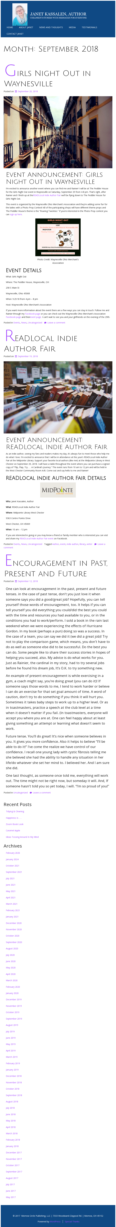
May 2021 (11, 891)
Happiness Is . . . (13, 817)
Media (72, 27)
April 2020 (11, 974)
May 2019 (11, 1044)
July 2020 (10, 955)
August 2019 (12, 1025)
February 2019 (13, 1063)
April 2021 (11, 897)
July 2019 (10, 1031)
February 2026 (13, 852)
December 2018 (14, 1076)
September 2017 (14, 1171)
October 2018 (12, 1088)
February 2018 (13, 1139)
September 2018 (14, 1095)
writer (89, 544)
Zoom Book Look (14, 824)
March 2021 (12, 903)
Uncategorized (35, 322)
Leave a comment (56, 322)
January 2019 (12, 1069)
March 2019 (12, 1056)
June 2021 (11, 884)
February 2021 (13, 910)
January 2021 (12, 916)
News (24, 322)
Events (16, 322)
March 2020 (12, 980)
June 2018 (11, 1114)
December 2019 (14, 999)
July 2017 (10, 1184)
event (63, 544)
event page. (36, 317)
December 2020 (14, 923)
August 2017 (12, 1178)
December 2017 (14, 1152)
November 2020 (14, 929)
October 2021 (12, 865)
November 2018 (14, 1082)
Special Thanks (72, 1221)
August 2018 (12, 1101)
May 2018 (11, 1120)
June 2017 (11, 1190)
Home (10, 27)
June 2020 (11, 961)
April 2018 (11, 1127)
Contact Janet (15, 33)
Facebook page (32, 313)
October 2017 (12, 1165)
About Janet (26, 27)
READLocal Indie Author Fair (47, 195)
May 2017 (11, 1197)
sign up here (16, 214)
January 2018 (12, 1146)
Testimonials (89, 27)
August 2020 (12, 948)
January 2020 (12, 993)
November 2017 (14, 1159)
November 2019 (14, 1005)
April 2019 (11, 1050)
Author (55, 544)
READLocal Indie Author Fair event (36, 538)
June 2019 (11, 1037)
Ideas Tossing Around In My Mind (22, 836)
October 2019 (12, 1012)
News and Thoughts (51, 27)
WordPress (55, 1221)
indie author (72, 544)
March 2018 (12, 1133)
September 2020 (14, 942)
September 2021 (14, 872)
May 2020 (11, 967)
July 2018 (10, 1107)
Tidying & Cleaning (15, 811)
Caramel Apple (13, 830)
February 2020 (13, 986)
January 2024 (12, 859)
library (82, 544)
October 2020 (12, 935)
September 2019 (14, 1018)
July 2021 (10, 878)
